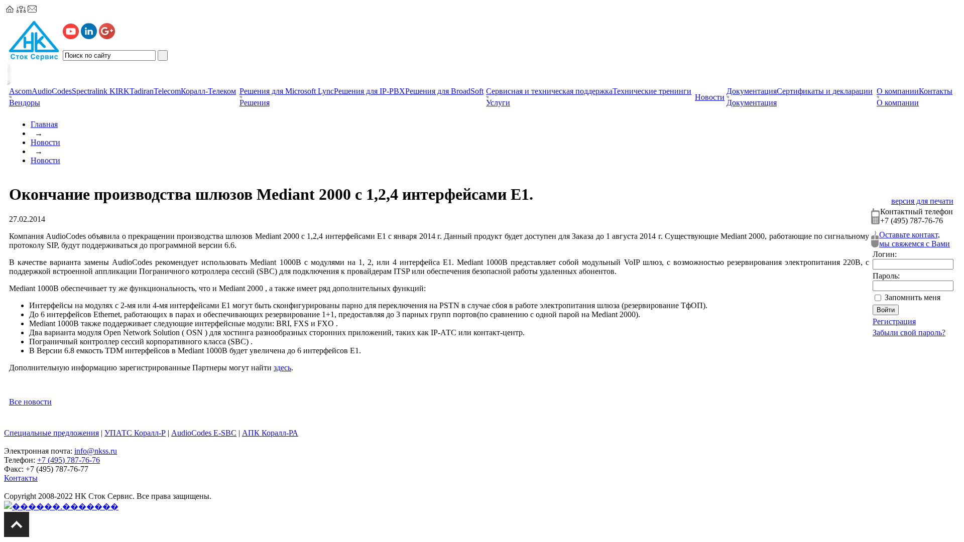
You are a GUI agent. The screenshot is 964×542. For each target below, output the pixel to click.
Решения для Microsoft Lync (286, 91)
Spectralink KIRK (101, 91)
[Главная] (10, 10)
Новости (45, 142)
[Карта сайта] (21, 10)
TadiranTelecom (155, 91)
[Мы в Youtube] (71, 36)
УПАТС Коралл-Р (135, 433)
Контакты (935, 91)
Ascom (20, 91)
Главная (44, 124)
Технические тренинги (652, 91)
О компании (898, 91)
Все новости (30, 401)
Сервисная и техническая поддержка (549, 91)
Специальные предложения (51, 433)
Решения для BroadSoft (444, 91)
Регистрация (894, 321)
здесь (282, 367)
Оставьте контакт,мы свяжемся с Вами (914, 239)
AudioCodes (52, 91)
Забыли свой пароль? (909, 332)
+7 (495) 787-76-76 (68, 460)
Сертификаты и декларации (825, 91)
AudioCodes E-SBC (203, 433)
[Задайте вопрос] (32, 10)
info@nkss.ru (95, 451)
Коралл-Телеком (208, 91)
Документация (752, 91)
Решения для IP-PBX (369, 91)
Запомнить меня (912, 297)
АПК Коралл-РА (270, 433)
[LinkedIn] (89, 36)
